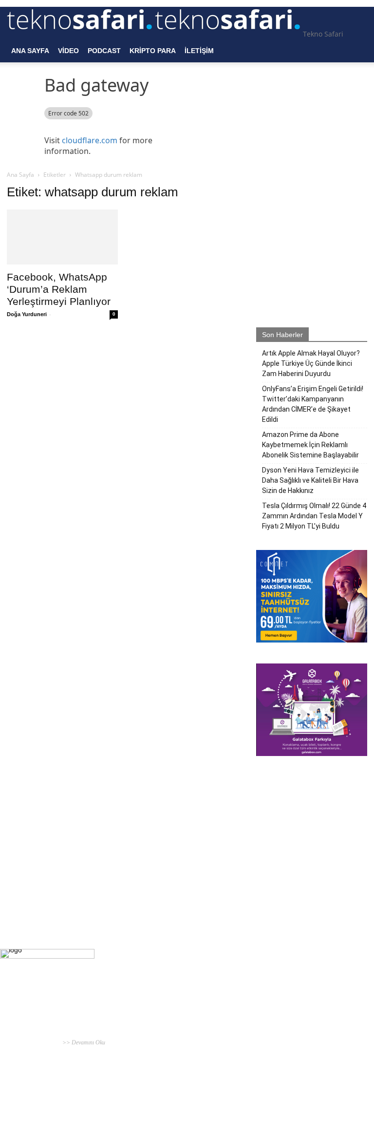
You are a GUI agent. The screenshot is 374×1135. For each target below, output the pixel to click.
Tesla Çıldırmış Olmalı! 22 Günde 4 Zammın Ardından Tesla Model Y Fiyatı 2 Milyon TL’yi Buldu (314, 516)
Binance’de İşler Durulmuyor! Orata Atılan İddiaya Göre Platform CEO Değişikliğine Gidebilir (181, 1069)
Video (68, 51)
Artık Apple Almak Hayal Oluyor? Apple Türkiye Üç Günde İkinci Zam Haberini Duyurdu (311, 363)
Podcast (104, 51)
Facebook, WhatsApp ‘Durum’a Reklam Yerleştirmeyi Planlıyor (59, 289)
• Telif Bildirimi (328, 1086)
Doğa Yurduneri (27, 314)
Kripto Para (153, 51)
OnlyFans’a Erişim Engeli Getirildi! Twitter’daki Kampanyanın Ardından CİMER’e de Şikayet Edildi (312, 404)
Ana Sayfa (30, 51)
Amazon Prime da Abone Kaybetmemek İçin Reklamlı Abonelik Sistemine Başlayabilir (310, 445)
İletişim (199, 51)
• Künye (268, 1086)
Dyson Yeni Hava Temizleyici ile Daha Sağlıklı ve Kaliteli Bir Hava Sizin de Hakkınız (310, 480)
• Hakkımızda (293, 1086)
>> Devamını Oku (83, 1042)
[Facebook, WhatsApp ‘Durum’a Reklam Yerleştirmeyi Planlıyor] (62, 237)
